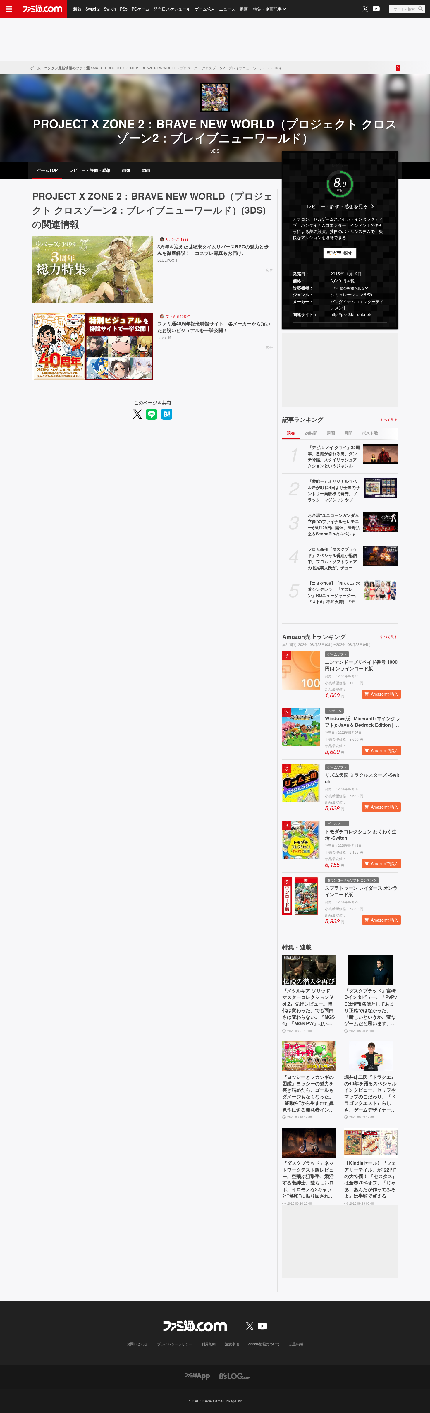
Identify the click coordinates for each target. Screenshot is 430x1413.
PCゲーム (140, 9)
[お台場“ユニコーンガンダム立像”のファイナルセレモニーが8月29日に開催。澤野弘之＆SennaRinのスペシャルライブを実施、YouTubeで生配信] (380, 521)
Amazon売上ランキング (314, 636)
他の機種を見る (352, 287)
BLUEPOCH (167, 260)
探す (348, 253)
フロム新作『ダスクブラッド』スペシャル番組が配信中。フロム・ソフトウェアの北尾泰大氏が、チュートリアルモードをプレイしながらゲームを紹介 (332, 558)
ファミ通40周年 (178, 316)
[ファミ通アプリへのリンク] (197, 1375)
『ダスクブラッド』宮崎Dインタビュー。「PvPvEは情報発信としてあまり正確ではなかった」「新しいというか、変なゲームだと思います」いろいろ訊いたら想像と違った (370, 1007)
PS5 (124, 9)
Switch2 (92, 9)
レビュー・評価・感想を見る (337, 206)
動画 (244, 9)
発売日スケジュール (172, 9)
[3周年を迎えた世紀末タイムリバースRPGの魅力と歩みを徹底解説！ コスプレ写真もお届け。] (92, 269)
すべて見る (389, 419)
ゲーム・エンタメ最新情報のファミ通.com (64, 68)
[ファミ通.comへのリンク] (42, 8)
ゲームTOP (47, 170)
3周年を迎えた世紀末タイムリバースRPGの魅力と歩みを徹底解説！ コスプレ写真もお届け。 (213, 249)
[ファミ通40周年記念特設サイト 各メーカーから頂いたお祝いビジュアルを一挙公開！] (92, 347)
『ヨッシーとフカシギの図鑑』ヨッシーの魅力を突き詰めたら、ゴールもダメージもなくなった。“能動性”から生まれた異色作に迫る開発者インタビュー (308, 1093)
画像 (126, 170)
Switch (110, 9)
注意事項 (232, 1343)
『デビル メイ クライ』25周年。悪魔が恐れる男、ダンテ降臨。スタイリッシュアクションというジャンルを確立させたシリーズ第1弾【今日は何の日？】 (334, 456)
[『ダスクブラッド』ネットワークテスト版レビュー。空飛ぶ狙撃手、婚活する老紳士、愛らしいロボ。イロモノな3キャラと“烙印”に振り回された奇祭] (309, 1143)
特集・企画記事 (267, 9)
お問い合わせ (137, 1343)
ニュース (227, 9)
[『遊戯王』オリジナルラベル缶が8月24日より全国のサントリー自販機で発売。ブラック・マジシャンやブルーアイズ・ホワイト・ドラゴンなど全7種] (380, 488)
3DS (215, 151)
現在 (291, 433)
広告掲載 (296, 1343)
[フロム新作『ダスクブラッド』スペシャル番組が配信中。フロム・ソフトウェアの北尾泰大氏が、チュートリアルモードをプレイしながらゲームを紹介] (380, 555)
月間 (348, 433)
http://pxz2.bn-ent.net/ (351, 314)
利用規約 (209, 1343)
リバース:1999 (177, 238)
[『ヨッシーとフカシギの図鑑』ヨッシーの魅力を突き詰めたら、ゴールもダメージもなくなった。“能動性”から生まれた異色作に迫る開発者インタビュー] (309, 1056)
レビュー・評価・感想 (89, 170)
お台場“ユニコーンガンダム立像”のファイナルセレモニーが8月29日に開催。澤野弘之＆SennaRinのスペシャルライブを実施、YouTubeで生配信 (334, 524)
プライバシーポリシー (174, 1343)
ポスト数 (370, 433)
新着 (77, 9)
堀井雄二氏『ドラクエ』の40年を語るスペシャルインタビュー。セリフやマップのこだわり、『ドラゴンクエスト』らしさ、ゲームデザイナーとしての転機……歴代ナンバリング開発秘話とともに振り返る (370, 1093)
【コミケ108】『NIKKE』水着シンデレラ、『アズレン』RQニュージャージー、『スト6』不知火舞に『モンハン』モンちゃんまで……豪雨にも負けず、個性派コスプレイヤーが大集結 (334, 592)
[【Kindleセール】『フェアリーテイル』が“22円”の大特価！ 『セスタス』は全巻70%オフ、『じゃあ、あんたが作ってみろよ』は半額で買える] (371, 1143)
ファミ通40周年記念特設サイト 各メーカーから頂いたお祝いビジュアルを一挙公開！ (213, 326)
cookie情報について (264, 1343)
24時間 (311, 433)
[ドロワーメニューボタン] (9, 9)
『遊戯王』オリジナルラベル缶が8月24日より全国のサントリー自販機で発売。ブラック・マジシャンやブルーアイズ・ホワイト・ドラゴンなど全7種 (334, 490)
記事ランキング (302, 419)
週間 (331, 433)
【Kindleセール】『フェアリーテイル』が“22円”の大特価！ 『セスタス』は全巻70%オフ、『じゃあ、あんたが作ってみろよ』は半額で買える (370, 1179)
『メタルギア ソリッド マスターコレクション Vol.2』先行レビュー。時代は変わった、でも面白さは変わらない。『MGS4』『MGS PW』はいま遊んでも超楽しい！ (308, 1007)
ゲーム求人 (205, 9)
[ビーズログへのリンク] (234, 1375)
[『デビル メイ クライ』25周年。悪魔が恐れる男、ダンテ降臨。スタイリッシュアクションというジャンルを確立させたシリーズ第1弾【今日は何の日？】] (380, 454)
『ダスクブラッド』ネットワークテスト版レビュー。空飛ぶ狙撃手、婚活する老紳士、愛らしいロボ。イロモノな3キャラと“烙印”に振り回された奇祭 (308, 1179)
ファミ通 (164, 337)
